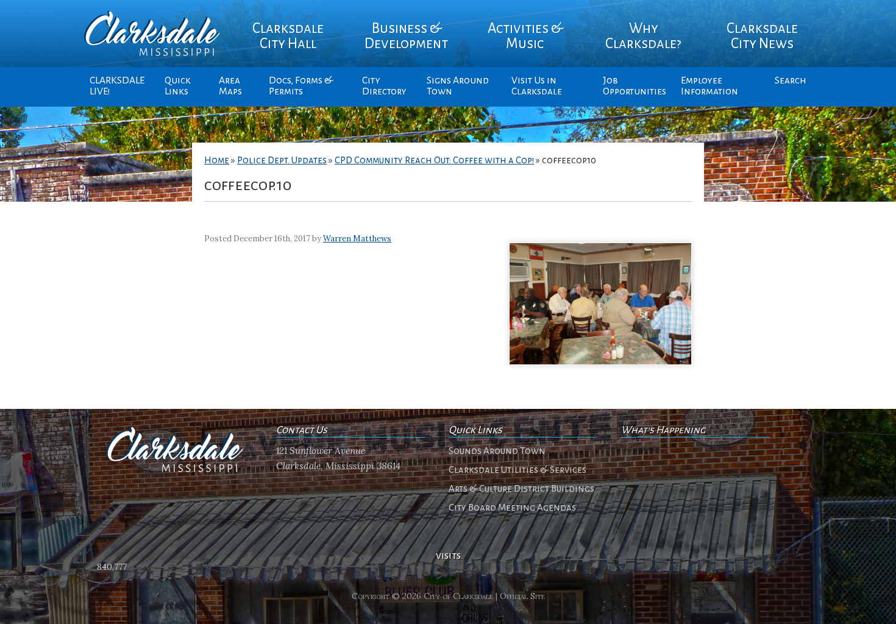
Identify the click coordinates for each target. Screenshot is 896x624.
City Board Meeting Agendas (512, 507)
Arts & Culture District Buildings (521, 489)
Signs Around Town (458, 86)
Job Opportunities (634, 86)
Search (790, 80)
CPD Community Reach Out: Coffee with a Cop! (434, 160)
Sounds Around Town (497, 451)
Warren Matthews (357, 238)
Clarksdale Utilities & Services (517, 470)
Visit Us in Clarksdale (536, 86)
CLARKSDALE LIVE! (117, 86)
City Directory (384, 86)
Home (216, 160)
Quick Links (178, 86)
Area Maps (230, 86)
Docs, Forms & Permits (301, 86)
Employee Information (709, 86)
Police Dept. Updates (282, 160)
